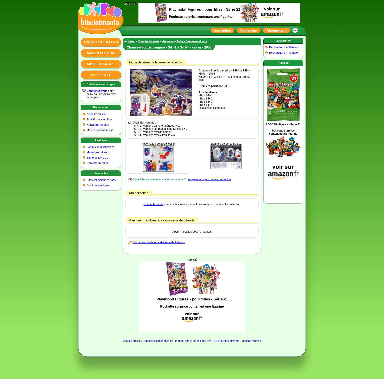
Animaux (168, 41)
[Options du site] (295, 30)
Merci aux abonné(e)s (100, 130)
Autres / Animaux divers (191, 41)
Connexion (248, 30)
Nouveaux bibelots (98, 124)
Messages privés (97, 152)
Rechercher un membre (283, 52)
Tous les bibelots (101, 42)
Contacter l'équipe (98, 163)
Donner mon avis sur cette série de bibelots (158, 242)
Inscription (222, 30)
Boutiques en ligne (98, 185)
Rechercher (283, 40)
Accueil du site (132, 341)
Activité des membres (99, 119)
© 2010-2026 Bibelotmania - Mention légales (234, 341)
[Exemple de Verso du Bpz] (226, 168)
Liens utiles (101, 173)
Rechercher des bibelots (284, 47)
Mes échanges (100, 64)
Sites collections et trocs (101, 180)
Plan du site (182, 341)
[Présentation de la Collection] (158, 170)
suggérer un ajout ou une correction (209, 179)
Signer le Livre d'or (98, 157)
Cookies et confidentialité (158, 341)
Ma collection (101, 53)
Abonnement (276, 30)
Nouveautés (100, 107)
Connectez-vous (97, 91)
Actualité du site (96, 114)
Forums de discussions (100, 147)
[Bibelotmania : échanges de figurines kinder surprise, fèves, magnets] (100, 30)
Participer (101, 140)
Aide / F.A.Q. (101, 75)
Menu (131, 41)
